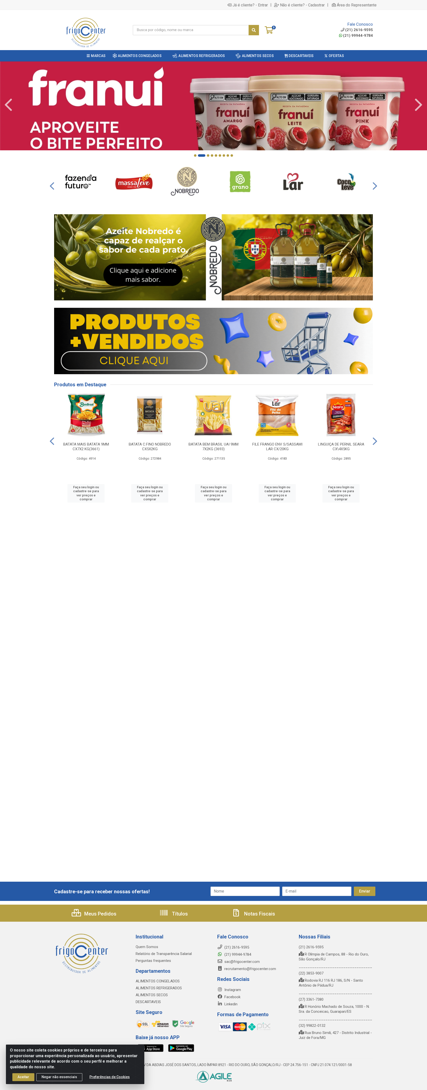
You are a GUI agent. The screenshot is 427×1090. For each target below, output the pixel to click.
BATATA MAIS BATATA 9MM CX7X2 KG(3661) (86, 446)
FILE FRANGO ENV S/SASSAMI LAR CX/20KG (277, 446)
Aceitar (23, 1077)
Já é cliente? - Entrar (250, 5)
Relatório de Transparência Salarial (164, 954)
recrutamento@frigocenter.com (250, 969)
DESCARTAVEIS (148, 1002)
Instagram (232, 990)
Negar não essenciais (59, 1077)
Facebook (231, 997)
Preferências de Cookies (109, 1077)
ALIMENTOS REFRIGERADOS (159, 988)
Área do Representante (357, 5)
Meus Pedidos (99, 914)
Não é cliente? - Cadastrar (302, 5)
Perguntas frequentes (153, 960)
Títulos (179, 914)
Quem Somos (147, 947)
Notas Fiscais (259, 914)
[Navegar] (8, 105)
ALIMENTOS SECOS (152, 995)
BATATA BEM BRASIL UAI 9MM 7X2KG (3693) (213, 446)
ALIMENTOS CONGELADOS (158, 981)
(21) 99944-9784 (358, 35)
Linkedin (230, 1004)
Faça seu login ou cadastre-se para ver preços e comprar (86, 493)
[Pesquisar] (254, 30)
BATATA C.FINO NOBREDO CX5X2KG (150, 446)
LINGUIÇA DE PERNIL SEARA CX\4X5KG (341, 446)
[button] (195, 155)
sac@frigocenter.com (242, 961)
